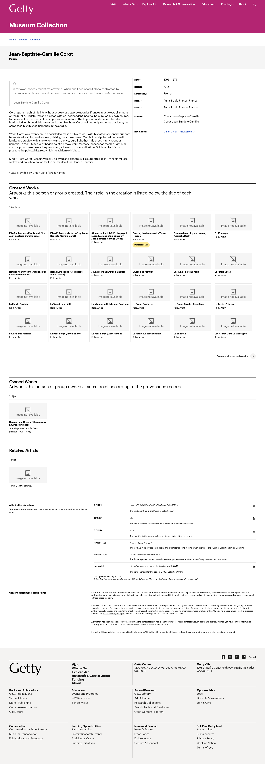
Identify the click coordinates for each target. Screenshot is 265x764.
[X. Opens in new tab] (230, 657)
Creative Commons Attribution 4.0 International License (152, 632)
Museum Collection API (163, 511)
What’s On (129, 4)
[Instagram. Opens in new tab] (237, 657)
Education (208, 4)
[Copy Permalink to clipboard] (254, 567)
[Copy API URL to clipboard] (254, 506)
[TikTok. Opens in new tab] (244, 657)
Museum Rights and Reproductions (207, 622)
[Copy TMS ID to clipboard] (254, 519)
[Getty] (21, 9)
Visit (113, 4)
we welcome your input (113, 613)
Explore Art (149, 4)
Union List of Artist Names (49, 172)
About (242, 4)
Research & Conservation (179, 4)
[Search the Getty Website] (254, 4)
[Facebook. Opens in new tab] (223, 657)
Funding (226, 4)
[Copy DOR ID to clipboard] (254, 531)
